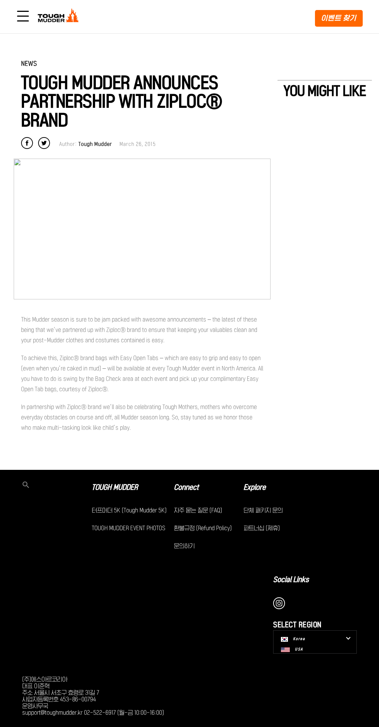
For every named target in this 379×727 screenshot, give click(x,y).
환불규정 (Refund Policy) (203, 528)
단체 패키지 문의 (263, 510)
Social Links (291, 579)
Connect (186, 487)
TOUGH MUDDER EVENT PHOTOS (128, 528)
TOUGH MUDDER (115, 487)
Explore (255, 487)
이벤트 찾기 (338, 18)
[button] (57, 485)
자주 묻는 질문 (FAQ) (198, 510)
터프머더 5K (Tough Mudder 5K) (129, 510)
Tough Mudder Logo (59, 16)
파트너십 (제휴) (262, 528)
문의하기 (184, 545)
